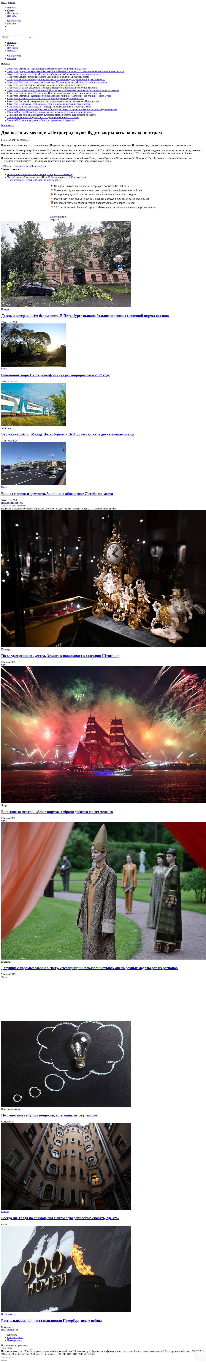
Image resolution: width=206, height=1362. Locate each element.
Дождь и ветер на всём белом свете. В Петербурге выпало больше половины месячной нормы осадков (65, 71)
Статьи (10, 10)
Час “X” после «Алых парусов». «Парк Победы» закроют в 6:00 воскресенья (46, 177)
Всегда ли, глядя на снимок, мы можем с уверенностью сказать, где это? (60, 1218)
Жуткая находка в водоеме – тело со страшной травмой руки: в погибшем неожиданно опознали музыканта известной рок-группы (96, 192)
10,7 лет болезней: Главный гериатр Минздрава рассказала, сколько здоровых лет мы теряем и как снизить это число (104, 209)
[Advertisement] (91, 999)
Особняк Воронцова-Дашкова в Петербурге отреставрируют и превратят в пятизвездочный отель (62, 109)
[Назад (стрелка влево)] (2, 1360)
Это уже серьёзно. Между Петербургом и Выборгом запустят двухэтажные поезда (55, 74)
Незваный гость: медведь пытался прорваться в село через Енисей (94, 203)
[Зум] (11, 1357)
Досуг (4, 805)
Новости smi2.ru (58, 216)
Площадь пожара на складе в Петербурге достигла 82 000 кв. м (91, 186)
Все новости (7, 125)
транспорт (6, 428)
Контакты (12, 1335)
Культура (5, 649)
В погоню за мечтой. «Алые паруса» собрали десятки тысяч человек (57, 812)
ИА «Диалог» (8, 2)
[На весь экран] (8, 1357)
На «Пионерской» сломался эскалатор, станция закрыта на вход (40, 174)
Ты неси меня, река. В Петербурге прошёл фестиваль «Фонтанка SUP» (49, 106)
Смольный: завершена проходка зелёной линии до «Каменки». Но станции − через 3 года (59, 96)
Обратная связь (15, 1337)
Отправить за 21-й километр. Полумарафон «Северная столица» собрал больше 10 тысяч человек (63, 90)
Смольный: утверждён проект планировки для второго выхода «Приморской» (53, 101)
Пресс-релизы (14, 1340)
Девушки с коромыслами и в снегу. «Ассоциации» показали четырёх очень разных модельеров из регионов (89, 968)
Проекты (11, 15)
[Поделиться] (5, 1357)
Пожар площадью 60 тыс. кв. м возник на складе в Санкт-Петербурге (95, 194)
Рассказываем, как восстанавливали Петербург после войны (51, 1321)
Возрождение (8, 1314)
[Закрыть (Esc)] (2, 1357)
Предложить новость (12, 502)
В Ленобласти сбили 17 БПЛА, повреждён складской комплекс (45, 98)
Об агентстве (14, 21)
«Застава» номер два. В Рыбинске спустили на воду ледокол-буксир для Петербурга (56, 79)
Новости (11, 7)
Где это (5, 1211)
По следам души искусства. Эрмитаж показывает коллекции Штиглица (60, 656)
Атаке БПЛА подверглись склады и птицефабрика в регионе (43, 117)
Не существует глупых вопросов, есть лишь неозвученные (49, 1115)
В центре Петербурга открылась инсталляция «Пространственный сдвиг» (50, 112)
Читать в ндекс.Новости (17, 166)
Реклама (11, 23)
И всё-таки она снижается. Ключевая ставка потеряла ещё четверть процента (51, 115)
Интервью (12, 13)
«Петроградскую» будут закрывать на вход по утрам (34, 180)
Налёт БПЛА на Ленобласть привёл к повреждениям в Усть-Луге (46, 85)
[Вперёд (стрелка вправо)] (5, 1360)
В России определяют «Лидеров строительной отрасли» (40, 120)
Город (26, 140)
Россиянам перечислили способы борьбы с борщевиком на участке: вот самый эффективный (100, 200)
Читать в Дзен (38, 166)
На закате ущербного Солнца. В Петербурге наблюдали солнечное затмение (52, 87)
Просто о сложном (10, 1109)
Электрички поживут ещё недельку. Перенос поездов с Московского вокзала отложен (57, 82)
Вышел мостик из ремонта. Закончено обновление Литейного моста (48, 77)
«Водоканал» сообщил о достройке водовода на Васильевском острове (49, 104)
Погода (5, 309)
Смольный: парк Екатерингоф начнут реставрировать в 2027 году (47, 68)
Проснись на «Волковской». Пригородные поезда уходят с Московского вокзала (54, 93)
